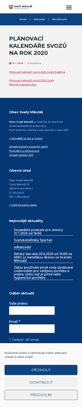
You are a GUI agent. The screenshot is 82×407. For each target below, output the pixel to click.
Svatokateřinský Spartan (33, 240)
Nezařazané (59, 19)
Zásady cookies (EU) (21, 155)
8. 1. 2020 (18, 63)
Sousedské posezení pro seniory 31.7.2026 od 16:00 (38, 232)
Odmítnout (41, 382)
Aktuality (39, 19)
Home (23, 19)
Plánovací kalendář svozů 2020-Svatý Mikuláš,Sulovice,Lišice (31, 82)
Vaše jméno (18, 303)
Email (14, 321)
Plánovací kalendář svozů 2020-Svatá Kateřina (37, 72)
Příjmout (41, 370)
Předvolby (41, 395)
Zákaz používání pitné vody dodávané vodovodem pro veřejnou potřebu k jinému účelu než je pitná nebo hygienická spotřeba (43, 273)
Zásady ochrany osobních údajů (28, 146)
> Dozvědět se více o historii (26, 138)
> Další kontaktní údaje (23, 205)
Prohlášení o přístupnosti (24, 151)
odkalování (22, 247)
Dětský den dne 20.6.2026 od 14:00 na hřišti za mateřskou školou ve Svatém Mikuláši (43, 258)
